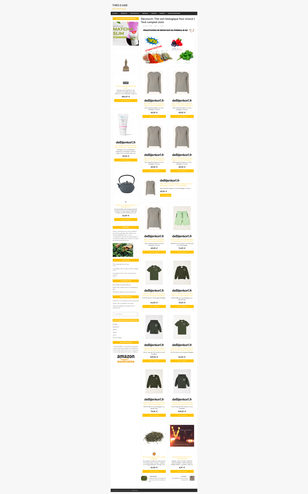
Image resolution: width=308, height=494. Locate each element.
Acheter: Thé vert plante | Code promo (123, 303)
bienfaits (124, 13)
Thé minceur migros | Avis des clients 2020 (124, 292)
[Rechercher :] (126, 314)
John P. (156, 26)
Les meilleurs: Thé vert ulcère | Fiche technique (125, 268)
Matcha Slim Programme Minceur (122, 285)
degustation (134, 13)
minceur (145, 13)
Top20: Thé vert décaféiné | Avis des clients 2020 (126, 301)
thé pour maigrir (174, 13)
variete (162, 13)
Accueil (115, 13)
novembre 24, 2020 (147, 26)
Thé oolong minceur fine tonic (121, 264)
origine (153, 13)
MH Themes (135, 490)
